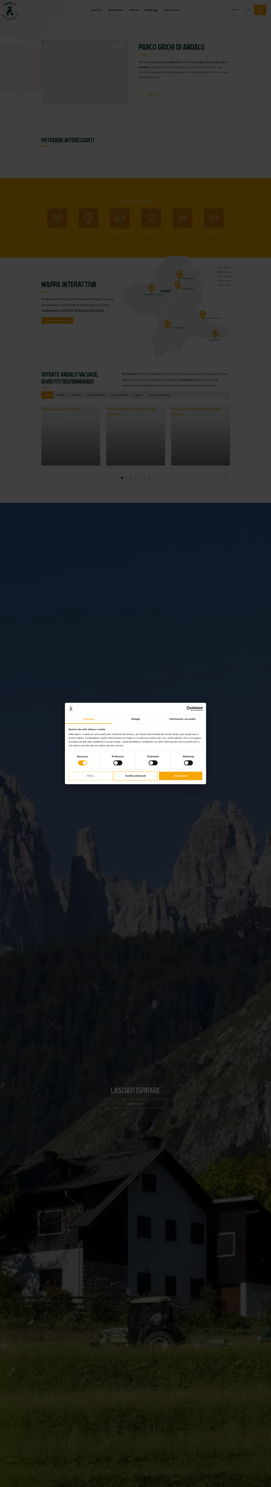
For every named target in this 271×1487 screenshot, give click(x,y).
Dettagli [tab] (135, 719)
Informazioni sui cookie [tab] (182, 719)
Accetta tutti (180, 776)
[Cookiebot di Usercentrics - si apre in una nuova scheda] (189, 708)
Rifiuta (90, 776)
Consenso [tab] (88, 719)
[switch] (117, 762)
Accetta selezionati (135, 776)
